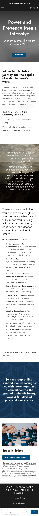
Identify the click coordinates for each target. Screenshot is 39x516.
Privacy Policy (19, 498)
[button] (2, 8)
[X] (34, 8)
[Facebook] (37, 8)
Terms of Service (19, 503)
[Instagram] (31, 8)
